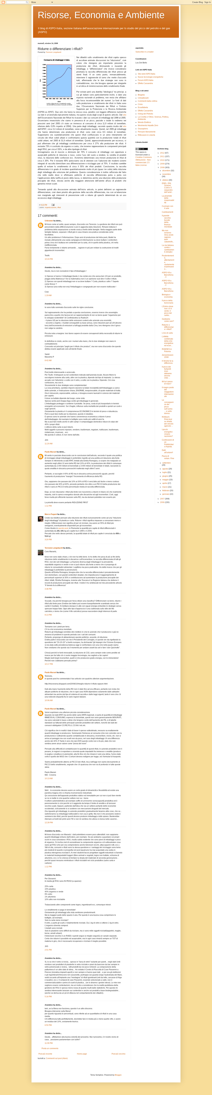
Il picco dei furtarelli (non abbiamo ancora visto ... (167, 372)
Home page (82, 1054)
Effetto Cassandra (145, 83)
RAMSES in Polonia (167, 350)
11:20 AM (48, 444)
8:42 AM (48, 360)
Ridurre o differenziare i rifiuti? (168, 327)
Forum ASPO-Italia (145, 80)
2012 (162, 153)
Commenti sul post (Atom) (57, 1058)
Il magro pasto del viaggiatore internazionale (168, 392)
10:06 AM (49, 700)
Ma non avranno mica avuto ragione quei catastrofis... (168, 236)
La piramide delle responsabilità (168, 199)
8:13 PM (48, 615)
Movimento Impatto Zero (148, 125)
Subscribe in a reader (144, 52)
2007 (162, 499)
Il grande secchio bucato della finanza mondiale (167, 221)
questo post (63, 528)
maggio (165, 480)
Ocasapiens (143, 129)
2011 (162, 156)
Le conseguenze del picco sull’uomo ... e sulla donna (168, 406)
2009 (162, 164)
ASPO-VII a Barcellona (167, 290)
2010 (162, 160)
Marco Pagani (51, 514)
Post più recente (45, 1054)
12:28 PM (49, 822)
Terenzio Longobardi (53, 52)
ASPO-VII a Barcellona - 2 (167, 283)
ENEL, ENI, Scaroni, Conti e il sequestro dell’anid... (167, 187)
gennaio (166, 494)
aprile (165, 483)
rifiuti (59, 207)
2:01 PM (48, 950)
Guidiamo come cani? (168, 320)
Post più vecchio (118, 1054)
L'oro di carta (167, 333)
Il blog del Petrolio (145, 114)
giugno (165, 476)
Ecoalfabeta (143, 107)
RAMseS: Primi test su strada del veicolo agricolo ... (167, 421)
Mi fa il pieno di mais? (167, 382)
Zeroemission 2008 (167, 356)
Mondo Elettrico (144, 122)
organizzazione (50, 207)
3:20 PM (48, 539)
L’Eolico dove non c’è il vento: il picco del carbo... (167, 311)
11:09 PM (49, 1043)
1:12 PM (48, 506)
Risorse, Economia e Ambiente (101, 15)
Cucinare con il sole (167, 207)
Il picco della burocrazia (167, 301)
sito (124, 115)
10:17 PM (49, 664)
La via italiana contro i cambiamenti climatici (168, 248)
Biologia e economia (167, 296)
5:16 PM (48, 996)
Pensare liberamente (147, 132)
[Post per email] (52, 205)
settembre (166, 463)
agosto (165, 469)
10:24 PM (49, 259)
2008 (162, 167)
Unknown (49, 221)
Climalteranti (143, 98)
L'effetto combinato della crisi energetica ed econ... (167, 341)
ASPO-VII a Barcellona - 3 (167, 274)
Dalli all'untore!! (167, 451)
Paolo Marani (50, 452)
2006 (162, 502)
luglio (164, 472)
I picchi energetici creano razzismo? (167, 432)
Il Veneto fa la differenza (167, 362)
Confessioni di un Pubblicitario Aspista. (168, 443)
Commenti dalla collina (147, 101)
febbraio (166, 490)
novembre (166, 174)
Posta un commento (50, 1048)
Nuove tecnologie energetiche (150, 77)
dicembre (166, 171)
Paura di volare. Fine (168, 457)
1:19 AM (48, 295)
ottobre (165, 180)
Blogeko (141, 95)
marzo (165, 487)
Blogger (118, 1075)
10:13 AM (49, 778)
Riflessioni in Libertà (146, 135)
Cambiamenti (167, 212)
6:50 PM (48, 1025)
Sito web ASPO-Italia (146, 74)
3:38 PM (48, 589)
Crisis (140, 104)
